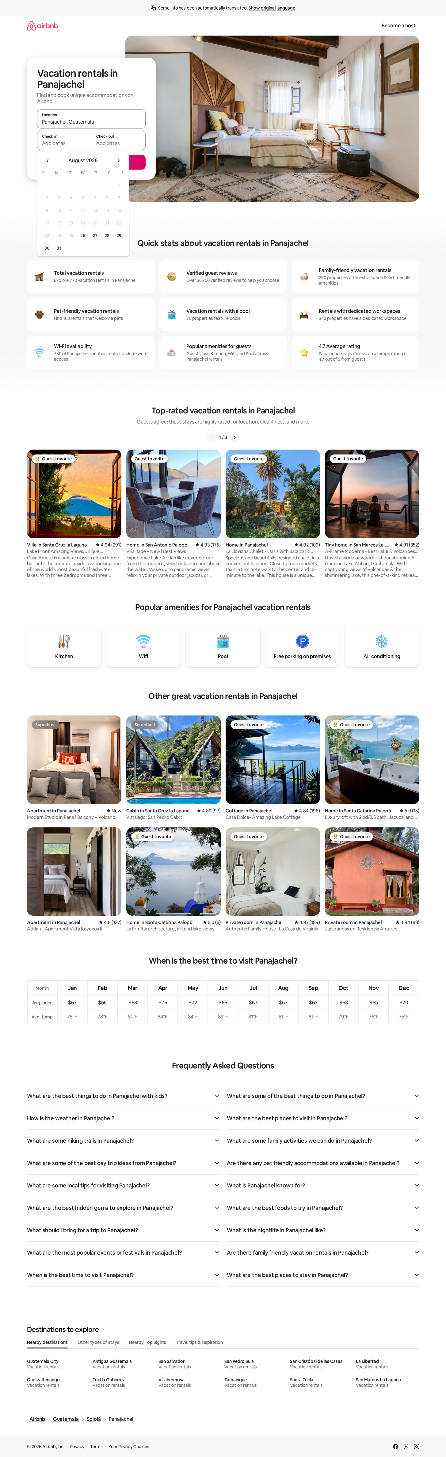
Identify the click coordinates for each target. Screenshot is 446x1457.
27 (95, 235)
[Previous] (212, 437)
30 (47, 248)
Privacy (77, 1446)
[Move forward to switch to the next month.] (118, 161)
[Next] (234, 437)
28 (107, 235)
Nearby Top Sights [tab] (147, 1342)
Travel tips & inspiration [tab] (199, 1342)
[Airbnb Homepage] (42, 25)
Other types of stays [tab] (98, 1342)
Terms (96, 1446)
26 (82, 235)
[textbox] (64, 143)
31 (59, 248)
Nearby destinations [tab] (47, 1342)
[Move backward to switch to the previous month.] (48, 161)
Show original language (272, 8)
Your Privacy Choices (129, 1446)
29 (118, 235)
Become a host (399, 25)
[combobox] (91, 121)
